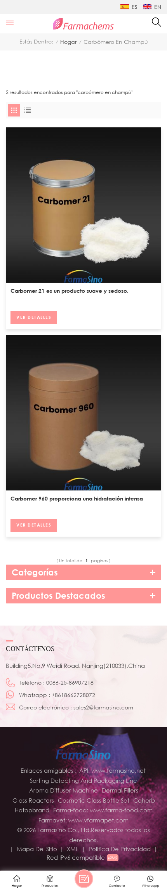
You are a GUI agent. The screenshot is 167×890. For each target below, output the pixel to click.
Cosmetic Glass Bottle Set (93, 800)
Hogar (68, 42)
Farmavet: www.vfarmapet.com (83, 820)
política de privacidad (120, 849)
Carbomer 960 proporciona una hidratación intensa (76, 498)
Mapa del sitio (37, 849)
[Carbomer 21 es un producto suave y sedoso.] (83, 205)
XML (72, 849)
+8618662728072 (73, 695)
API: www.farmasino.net (112, 770)
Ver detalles (33, 317)
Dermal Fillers (120, 790)
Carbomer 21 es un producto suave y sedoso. (69, 290)
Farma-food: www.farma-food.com (103, 810)
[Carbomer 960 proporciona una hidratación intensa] (83, 412)
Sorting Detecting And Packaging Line (83, 780)
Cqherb (144, 800)
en (157, 6)
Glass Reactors (33, 800)
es (134, 6)
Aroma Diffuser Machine (63, 790)
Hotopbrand (32, 810)
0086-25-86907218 (70, 682)
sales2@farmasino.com (103, 707)
